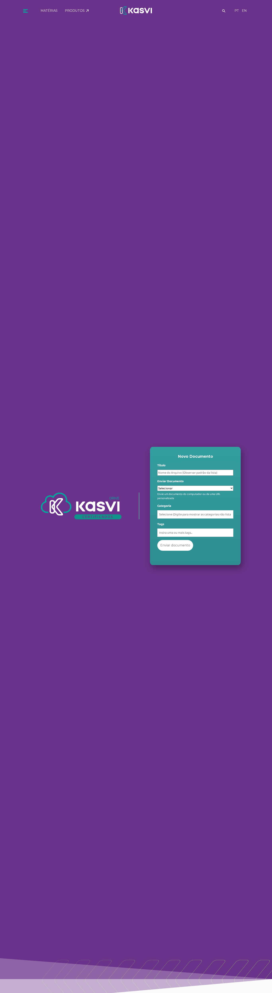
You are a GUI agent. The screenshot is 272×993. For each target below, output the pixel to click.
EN (244, 11)
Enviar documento (175, 545)
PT (237, 11)
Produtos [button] (75, 11)
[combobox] (195, 514)
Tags (160, 524)
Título (161, 465)
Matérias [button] (49, 11)
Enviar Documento (170, 481)
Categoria (164, 505)
